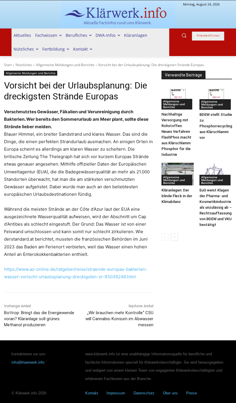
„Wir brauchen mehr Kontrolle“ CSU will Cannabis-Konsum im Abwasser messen (119, 318)
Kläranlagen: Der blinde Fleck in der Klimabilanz (176, 196)
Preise (191, 393)
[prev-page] (165, 237)
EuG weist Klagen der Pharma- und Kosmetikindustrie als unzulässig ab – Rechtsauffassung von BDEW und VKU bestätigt (215, 207)
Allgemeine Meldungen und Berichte (65, 64)
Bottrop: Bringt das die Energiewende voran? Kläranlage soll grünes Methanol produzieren (39, 318)
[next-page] (174, 237)
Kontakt (91, 393)
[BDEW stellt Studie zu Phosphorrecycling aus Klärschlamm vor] (215, 98)
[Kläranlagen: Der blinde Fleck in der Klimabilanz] (177, 174)
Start (8, 64)
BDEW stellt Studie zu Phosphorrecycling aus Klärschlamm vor (215, 126)
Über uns (170, 393)
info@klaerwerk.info (28, 362)
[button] (184, 35)
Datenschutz (144, 393)
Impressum (115, 393)
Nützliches (24, 64)
